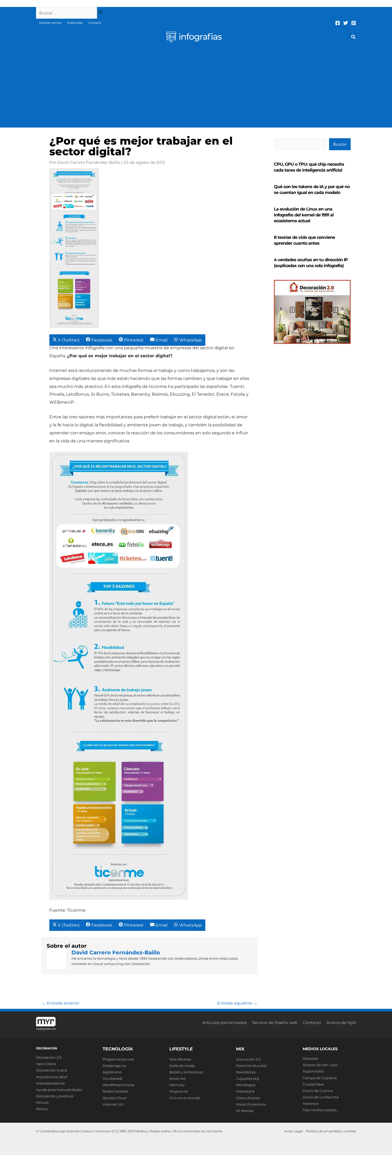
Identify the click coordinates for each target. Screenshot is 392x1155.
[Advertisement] (196, 87)
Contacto (94, 23)
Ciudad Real (313, 1084)
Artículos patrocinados (224, 1022)
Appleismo (112, 1072)
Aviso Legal (294, 1131)
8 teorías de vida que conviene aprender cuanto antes (304, 240)
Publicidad (74, 23)
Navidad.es (245, 1072)
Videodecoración (50, 1083)
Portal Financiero (251, 1104)
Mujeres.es (178, 1091)
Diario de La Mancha (321, 1097)
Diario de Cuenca (318, 1091)
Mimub (42, 1102)
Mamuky (177, 1085)
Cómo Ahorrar (248, 1098)
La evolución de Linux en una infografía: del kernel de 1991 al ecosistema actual (304, 215)
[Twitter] (345, 23)
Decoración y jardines (54, 1096)
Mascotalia (245, 1091)
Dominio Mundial (251, 1065)
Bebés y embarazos (186, 1072)
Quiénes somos (50, 23)
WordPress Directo (119, 1085)
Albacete (310, 1058)
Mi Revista (245, 1111)
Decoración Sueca (51, 1070)
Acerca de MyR (341, 1022)
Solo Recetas (180, 1059)
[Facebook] (337, 23)
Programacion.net (118, 1059)
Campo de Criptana (320, 1078)
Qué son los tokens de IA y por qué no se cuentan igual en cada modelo (312, 189)
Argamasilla (313, 1071)
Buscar (340, 144)
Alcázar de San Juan (320, 1065)
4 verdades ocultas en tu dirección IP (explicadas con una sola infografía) (311, 262)
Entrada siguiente (237, 1003)
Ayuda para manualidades (59, 1089)
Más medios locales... (321, 1110)
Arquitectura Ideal (51, 1077)
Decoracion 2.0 (49, 1057)
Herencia (311, 1103)
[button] (353, 38)
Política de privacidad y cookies (331, 1131)
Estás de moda (182, 1065)
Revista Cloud (114, 1098)
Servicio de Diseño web (275, 1022)
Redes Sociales (115, 1091)
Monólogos (245, 1085)
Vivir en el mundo (184, 1098)
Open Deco (46, 1064)
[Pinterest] (353, 23)
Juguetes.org (247, 1078)
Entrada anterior (60, 1003)
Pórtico (42, 1109)
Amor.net (177, 1078)
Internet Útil (113, 1104)
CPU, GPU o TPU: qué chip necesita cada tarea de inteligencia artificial (309, 167)
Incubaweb (112, 1078)
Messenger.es (114, 1065)
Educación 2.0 (248, 1059)
